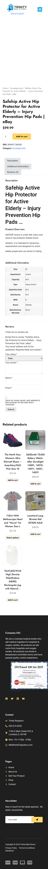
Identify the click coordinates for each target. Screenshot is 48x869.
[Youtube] (23, 698)
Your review (11, 363)
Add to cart (21, 136)
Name (8, 378)
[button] (40, 9)
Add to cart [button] (13, 480)
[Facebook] (6, 698)
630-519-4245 (17, 14)
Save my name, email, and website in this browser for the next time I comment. (22, 402)
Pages (8, 761)
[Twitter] (12, 698)
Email (8, 388)
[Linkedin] (18, 698)
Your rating (11, 354)
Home (5, 88)
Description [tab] (12, 160)
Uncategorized (16, 88)
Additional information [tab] (18, 166)
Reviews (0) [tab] (13, 172)
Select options (13, 537)
